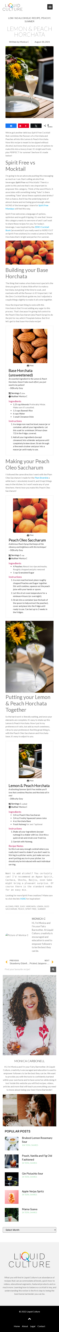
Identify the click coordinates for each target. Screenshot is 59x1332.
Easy (22, 906)
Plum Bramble (41, 477)
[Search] (53, 969)
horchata (31, 906)
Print (31, 365)
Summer (42, 909)
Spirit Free (30, 909)
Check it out (29, 1118)
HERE (23, 898)
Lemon (40, 906)
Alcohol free (12, 906)
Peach (21, 909)
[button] (50, 6)
